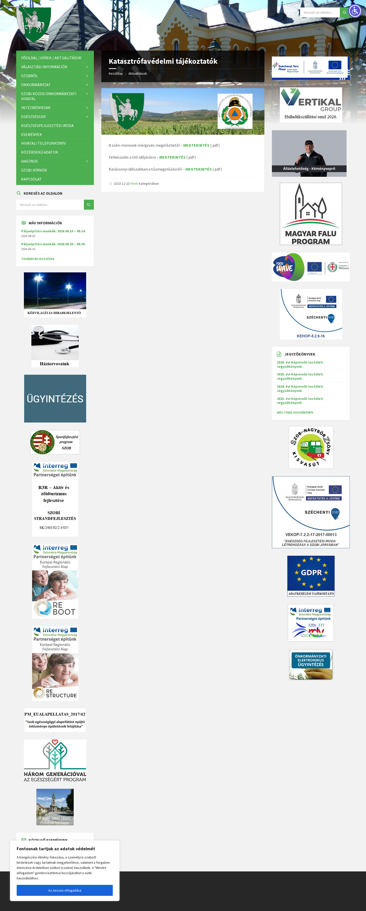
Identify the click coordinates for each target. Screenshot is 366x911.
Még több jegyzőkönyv (295, 412)
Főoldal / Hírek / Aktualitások (51, 57)
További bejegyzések (38, 259)
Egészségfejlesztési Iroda (47, 125)
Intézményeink (36, 107)
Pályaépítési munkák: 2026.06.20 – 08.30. (53, 244)
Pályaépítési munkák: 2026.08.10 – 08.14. (53, 231)
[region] (65, 871)
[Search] (345, 12)
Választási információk (44, 66)
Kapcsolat (31, 179)
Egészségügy (33, 116)
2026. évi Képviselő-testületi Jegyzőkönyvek (300, 364)
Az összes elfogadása (64, 890)
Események (31, 134)
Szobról (29, 75)
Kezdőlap (116, 73)
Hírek (134, 183)
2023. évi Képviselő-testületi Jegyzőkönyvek (300, 400)
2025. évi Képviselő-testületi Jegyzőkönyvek (300, 376)
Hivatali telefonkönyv (43, 143)
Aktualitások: (138, 73)
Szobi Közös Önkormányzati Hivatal (48, 96)
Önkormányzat (36, 84)
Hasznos (29, 161)
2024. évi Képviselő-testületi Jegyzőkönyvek (300, 388)
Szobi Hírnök (34, 170)
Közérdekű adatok (39, 152)
